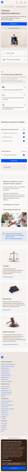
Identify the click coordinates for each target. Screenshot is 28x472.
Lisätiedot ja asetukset (6, 460)
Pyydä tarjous (13, 23)
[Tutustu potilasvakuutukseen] (14, 322)
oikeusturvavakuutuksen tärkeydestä (14, 238)
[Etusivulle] (2, 2)
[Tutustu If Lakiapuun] (14, 256)
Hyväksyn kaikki (14, 468)
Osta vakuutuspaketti (13, 28)
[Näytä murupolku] (2, 7)
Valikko (25, 2)
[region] (14, 455)
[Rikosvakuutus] (14, 289)
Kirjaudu (20, 2)
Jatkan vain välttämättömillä (14, 463)
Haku (17, 2)
